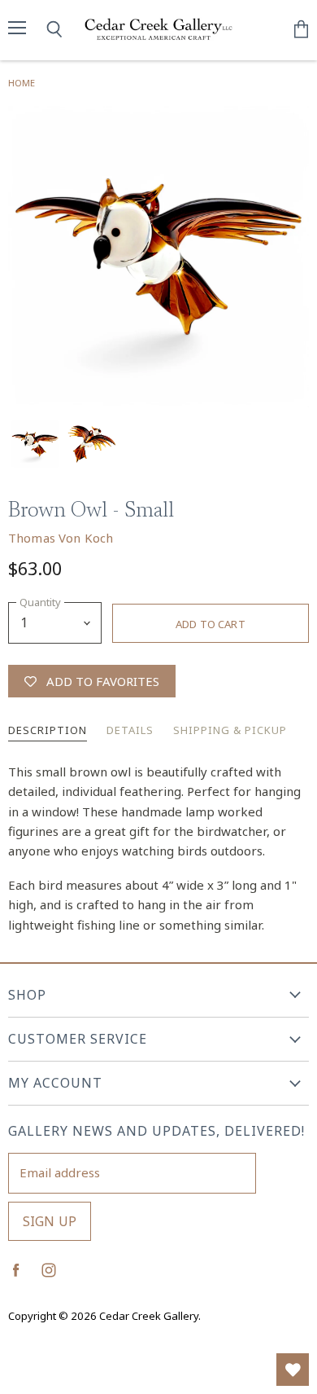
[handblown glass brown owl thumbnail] (35, 444)
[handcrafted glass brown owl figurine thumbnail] (92, 444)
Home (21, 83)
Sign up (49, 1221)
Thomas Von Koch (60, 538)
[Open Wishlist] (292, 1369)
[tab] (47, 731)
